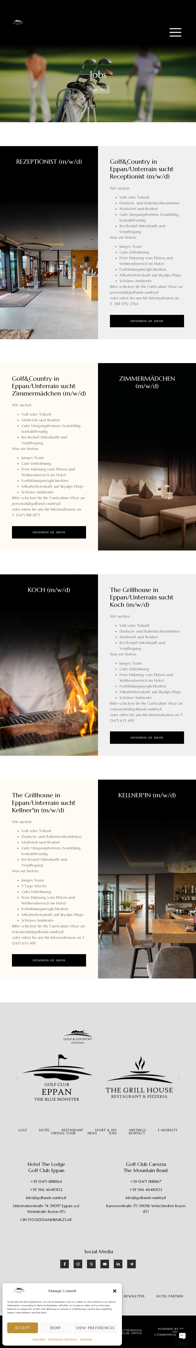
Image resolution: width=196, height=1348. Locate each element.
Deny (55, 1328)
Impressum (86, 1339)
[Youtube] (104, 1264)
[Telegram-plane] (131, 1264)
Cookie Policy (39, 1339)
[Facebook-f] (64, 1264)
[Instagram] (78, 1264)
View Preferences (95, 1328)
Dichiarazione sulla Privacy (62, 1339)
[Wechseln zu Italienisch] (171, 16)
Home (93, 89)
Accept (22, 1328)
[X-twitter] (91, 1264)
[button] (114, 1291)
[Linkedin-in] (118, 1264)
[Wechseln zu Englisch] (171, 10)
